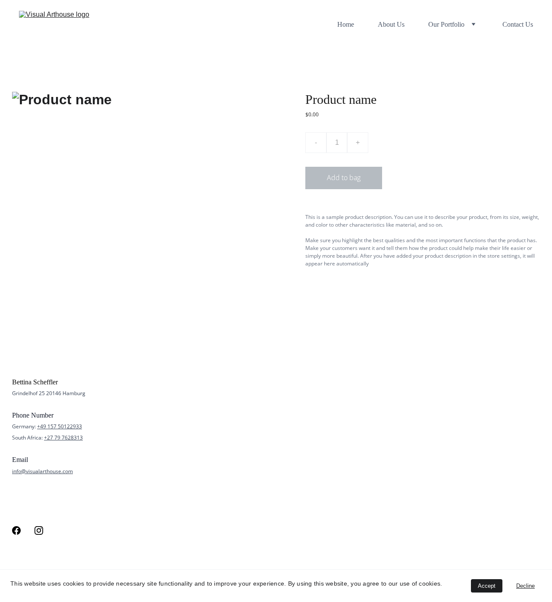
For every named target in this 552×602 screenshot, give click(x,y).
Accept (487, 586)
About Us (391, 24)
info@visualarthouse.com (42, 471)
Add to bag (344, 177)
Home (345, 24)
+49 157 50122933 (59, 426)
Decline (525, 586)
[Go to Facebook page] (16, 530)
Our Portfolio (446, 24)
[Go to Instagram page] (38, 530)
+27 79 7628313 (63, 437)
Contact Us (517, 24)
